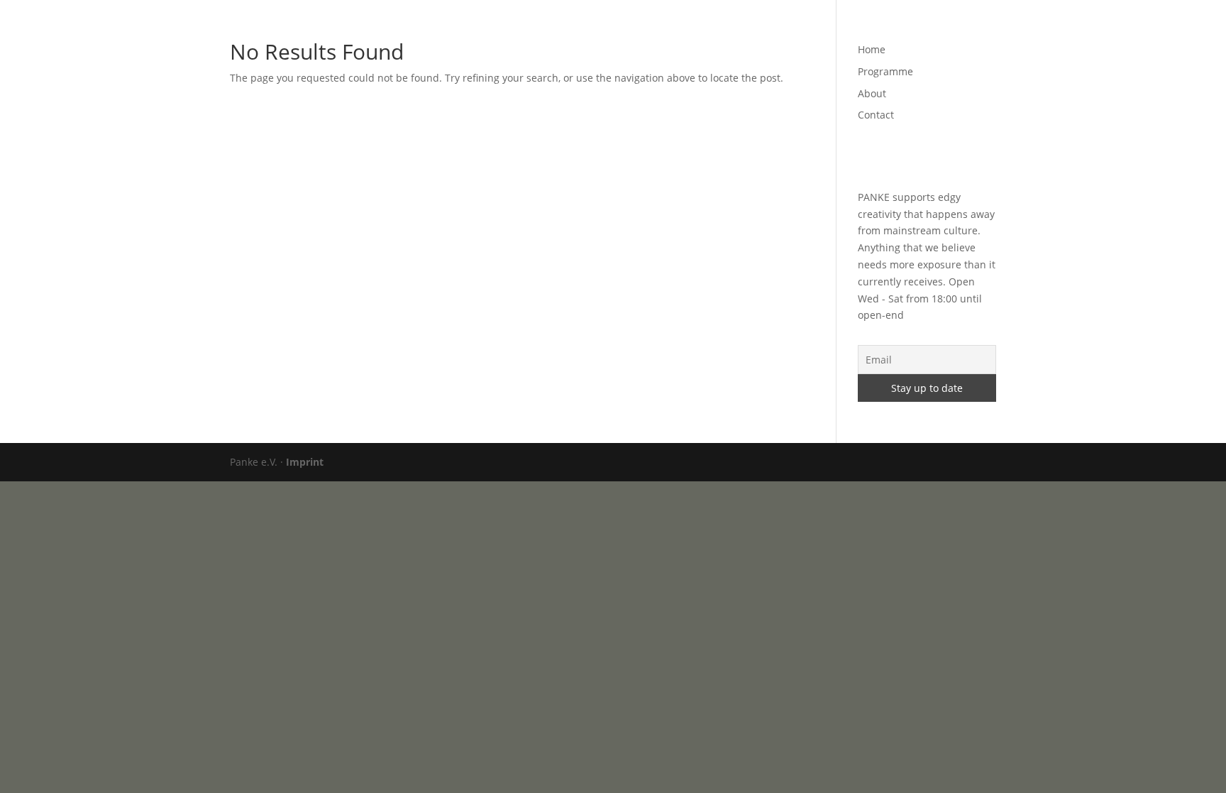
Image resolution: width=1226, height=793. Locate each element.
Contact (924, 29)
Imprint (305, 462)
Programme (810, 29)
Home (748, 29)
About (872, 29)
